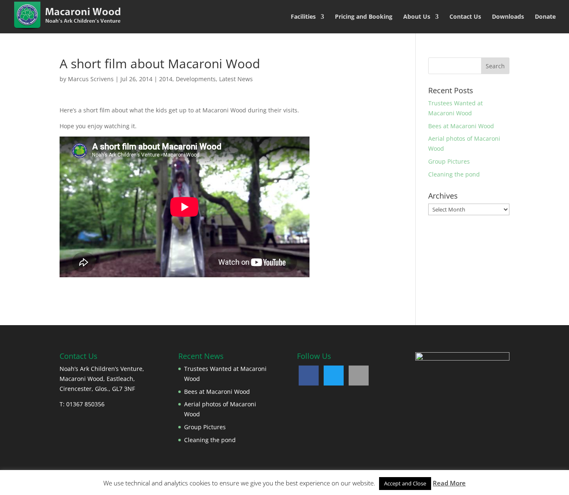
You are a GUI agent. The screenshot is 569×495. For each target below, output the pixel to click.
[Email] (359, 376)
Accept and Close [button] (405, 483)
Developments (196, 79)
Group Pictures (449, 161)
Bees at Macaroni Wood (461, 126)
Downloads (508, 17)
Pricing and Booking (363, 17)
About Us (416, 17)
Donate (545, 17)
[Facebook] (309, 376)
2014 (165, 79)
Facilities (303, 17)
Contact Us (465, 17)
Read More (449, 483)
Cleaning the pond (454, 174)
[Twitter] (334, 376)
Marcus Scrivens (91, 79)
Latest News (236, 79)
